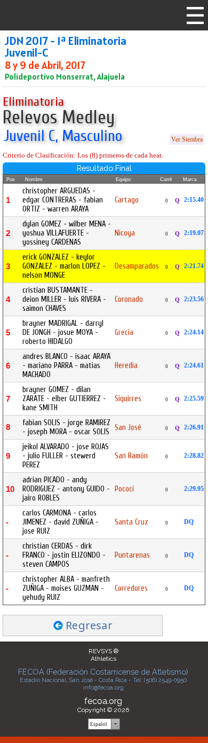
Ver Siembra (187, 139)
